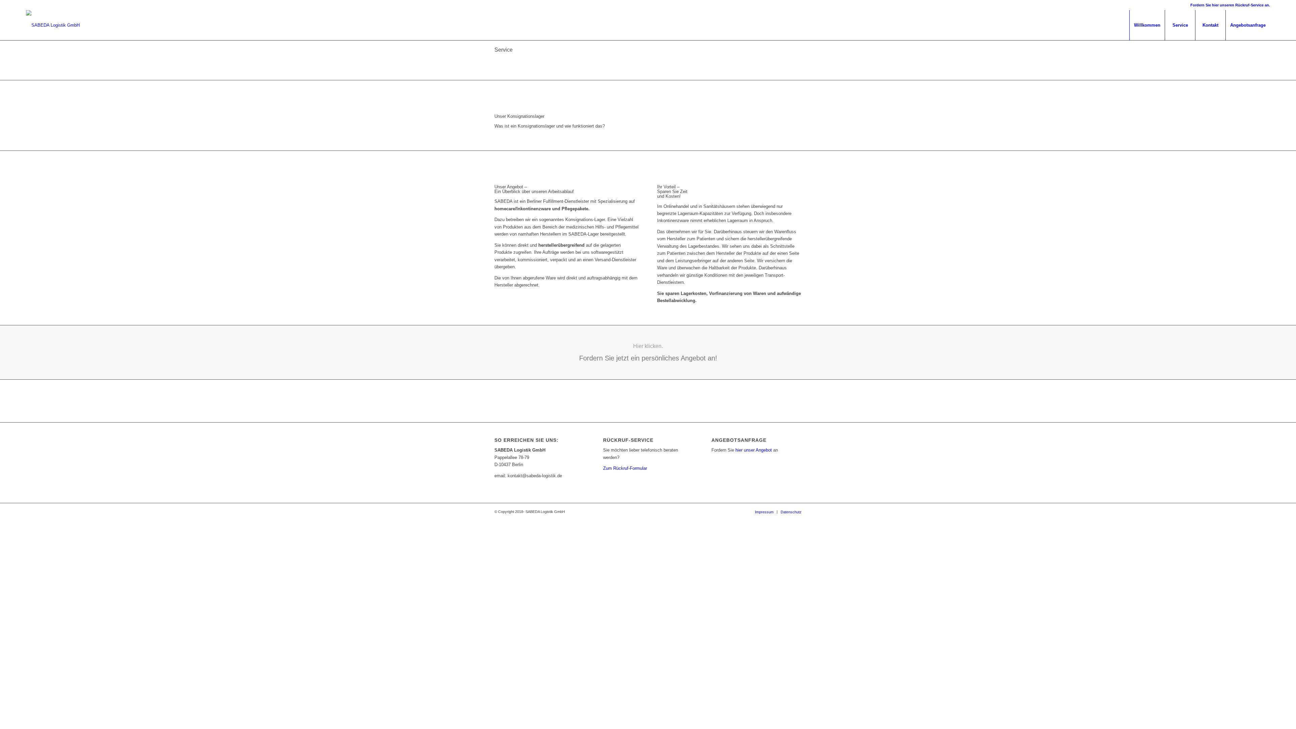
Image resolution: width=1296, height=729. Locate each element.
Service (503, 50)
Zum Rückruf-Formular (625, 468)
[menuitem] (1147, 25)
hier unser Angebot (753, 450)
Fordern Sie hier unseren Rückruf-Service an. (1230, 5)
